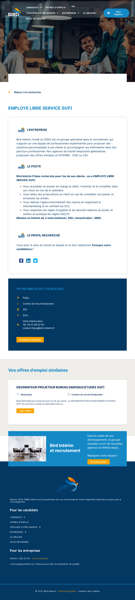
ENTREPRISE (69, 13)
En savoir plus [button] (99, 461)
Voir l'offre (25, 410)
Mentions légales (67, 591)
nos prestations (40, 558)
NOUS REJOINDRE (36, 18)
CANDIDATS (32, 7)
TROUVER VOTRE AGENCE (40, 13)
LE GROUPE (89, 13)
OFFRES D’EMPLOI (56, 7)
